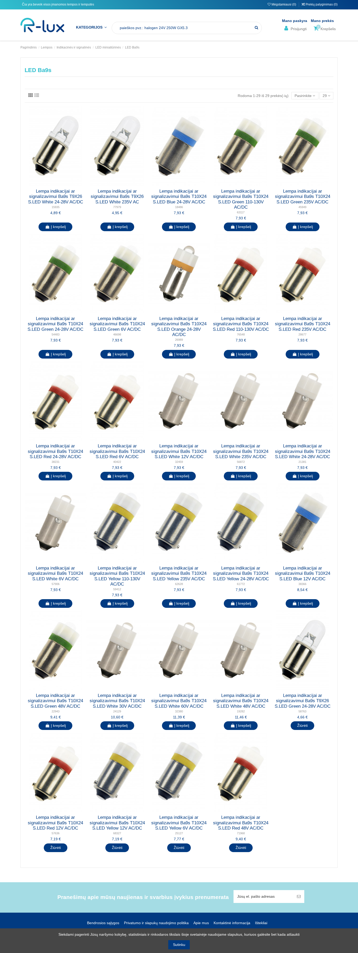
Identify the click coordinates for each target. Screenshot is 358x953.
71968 (241, 833)
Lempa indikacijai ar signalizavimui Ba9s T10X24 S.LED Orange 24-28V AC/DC (179, 326)
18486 (179, 207)
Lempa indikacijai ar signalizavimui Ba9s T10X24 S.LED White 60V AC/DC (179, 701)
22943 (55, 711)
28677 (302, 334)
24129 (117, 711)
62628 (179, 584)
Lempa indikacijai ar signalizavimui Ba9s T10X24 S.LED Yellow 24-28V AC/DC (241, 573)
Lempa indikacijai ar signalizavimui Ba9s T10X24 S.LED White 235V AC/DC (240, 451)
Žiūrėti (302, 725)
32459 (179, 461)
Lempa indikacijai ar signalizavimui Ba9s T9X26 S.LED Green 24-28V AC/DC (302, 701)
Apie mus (201, 923)
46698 (117, 334)
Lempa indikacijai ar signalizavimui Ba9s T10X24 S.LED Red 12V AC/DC (55, 823)
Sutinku (179, 945)
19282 (241, 711)
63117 (241, 212)
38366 (302, 584)
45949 (302, 207)
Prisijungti (298, 29)
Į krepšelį (58, 227)
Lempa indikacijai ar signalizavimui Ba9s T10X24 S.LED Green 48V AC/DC (55, 701)
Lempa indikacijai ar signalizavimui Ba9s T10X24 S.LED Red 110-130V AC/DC (241, 324)
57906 (55, 584)
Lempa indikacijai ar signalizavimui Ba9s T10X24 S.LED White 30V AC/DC (117, 701)
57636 (55, 833)
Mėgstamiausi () (284, 4)
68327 (117, 833)
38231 (55, 461)
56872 (241, 461)
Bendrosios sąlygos (103, 923)
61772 (241, 584)
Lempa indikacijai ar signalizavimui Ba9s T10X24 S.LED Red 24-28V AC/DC (55, 451)
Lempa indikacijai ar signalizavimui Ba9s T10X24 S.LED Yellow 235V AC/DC (179, 573)
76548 (241, 334)
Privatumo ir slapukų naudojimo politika (156, 923)
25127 (179, 833)
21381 (302, 461)
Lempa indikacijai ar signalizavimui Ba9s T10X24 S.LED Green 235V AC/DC (302, 196)
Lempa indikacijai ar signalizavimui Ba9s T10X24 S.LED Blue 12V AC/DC (302, 573)
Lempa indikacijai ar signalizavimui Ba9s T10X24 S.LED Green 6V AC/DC (117, 324)
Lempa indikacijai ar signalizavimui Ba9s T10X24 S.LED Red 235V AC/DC (302, 324)
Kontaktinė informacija (232, 923)
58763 (302, 711)
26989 (179, 339)
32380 (179, 711)
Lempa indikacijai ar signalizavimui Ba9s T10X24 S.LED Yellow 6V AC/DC (179, 823)
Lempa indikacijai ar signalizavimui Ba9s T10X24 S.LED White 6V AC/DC (55, 573)
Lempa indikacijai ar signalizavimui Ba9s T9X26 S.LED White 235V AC (117, 196)
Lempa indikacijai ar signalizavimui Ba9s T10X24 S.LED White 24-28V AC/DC (302, 451)
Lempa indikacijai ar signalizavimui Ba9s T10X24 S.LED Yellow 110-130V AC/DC (117, 576)
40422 (117, 461)
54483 (55, 334)
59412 (117, 589)
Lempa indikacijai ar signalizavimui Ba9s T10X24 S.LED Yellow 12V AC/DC (117, 823)
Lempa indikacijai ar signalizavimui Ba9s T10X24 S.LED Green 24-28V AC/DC (55, 324)
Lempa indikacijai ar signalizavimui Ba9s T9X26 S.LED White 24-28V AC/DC (55, 196)
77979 (117, 207)
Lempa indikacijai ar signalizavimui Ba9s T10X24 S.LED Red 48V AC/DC (240, 823)
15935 (55, 207)
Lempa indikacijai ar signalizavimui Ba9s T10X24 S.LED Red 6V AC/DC (117, 451)
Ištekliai (261, 923)
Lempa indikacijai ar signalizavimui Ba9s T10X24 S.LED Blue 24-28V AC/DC (179, 196)
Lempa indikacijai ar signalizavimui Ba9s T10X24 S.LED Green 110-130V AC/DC (240, 199)
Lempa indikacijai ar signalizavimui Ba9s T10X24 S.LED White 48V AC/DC (240, 701)
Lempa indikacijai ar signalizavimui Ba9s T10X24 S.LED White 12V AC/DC (179, 451)
